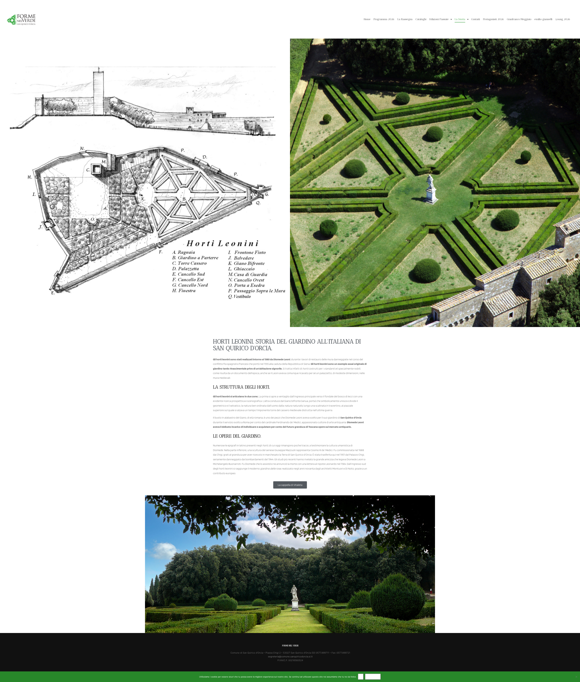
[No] (576, 676)
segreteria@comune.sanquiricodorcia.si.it (290, 656)
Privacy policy (373, 676)
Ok (360, 676)
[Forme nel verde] (21, 19)
